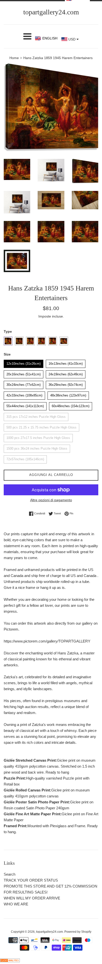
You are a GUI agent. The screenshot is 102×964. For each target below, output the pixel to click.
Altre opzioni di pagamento (51, 500)
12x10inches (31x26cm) (23, 362)
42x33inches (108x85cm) (24, 394)
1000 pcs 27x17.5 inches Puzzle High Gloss (38, 437)
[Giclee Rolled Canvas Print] (30, 341)
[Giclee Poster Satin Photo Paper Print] (41, 341)
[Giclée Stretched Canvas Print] (8, 341)
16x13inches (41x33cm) (65, 362)
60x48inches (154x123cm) (70, 405)
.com (51, 12)
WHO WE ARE (16, 904)
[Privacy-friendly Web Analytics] (10, 961)
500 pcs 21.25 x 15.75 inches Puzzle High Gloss (41, 426)
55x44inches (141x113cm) (25, 405)
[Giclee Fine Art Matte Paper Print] (52, 341)
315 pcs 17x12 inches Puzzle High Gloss (36, 416)
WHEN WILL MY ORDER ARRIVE (32, 898)
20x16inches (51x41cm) (23, 373)
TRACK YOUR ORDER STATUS (31, 880)
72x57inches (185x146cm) (25, 458)
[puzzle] (19, 341)
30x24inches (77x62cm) (23, 384)
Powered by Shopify (77, 931)
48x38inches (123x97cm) (68, 394)
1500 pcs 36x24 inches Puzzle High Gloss (37, 447)
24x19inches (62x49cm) (65, 373)
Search (9, 874)
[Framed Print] (63, 341)
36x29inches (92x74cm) (65, 384)
